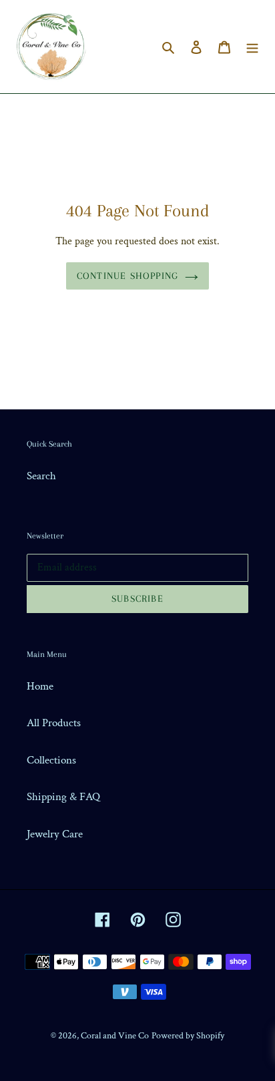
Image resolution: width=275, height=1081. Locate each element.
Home (40, 686)
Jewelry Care (55, 834)
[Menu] (252, 46)
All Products (54, 723)
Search (41, 476)
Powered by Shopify (188, 1036)
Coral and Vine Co (115, 1036)
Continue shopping (127, 275)
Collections (51, 760)
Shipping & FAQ (63, 796)
